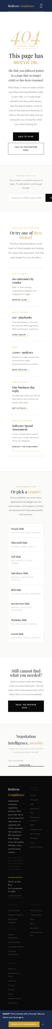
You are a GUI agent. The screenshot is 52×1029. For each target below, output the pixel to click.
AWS (32, 825)
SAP (32, 804)
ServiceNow (35, 834)
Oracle (33, 795)
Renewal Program (15, 915)
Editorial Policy (14, 998)
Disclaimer (12, 1003)
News (32, 923)
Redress (21, 6)
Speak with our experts (24, 1024)
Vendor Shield (14, 910)
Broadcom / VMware (35, 819)
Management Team (13, 975)
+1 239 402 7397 (15, 895)
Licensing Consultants (13, 952)
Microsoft (34, 800)
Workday (34, 838)
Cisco (32, 842)
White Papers (36, 910)
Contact (11, 985)
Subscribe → (26, 765)
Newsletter (34, 928)
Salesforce (34, 808)
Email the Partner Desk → (26, 706)
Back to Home (26, 136)
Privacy (11, 989)
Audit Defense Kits (36, 934)
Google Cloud (36, 829)
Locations (12, 981)
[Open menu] (41, 6)
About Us (12, 969)
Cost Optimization (15, 946)
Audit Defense (14, 942)
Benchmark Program (12, 921)
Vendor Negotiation (13, 936)
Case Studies (35, 915)
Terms (10, 994)
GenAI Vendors (36, 847)
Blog (32, 919)
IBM (31, 813)
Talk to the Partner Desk (26, 148)
